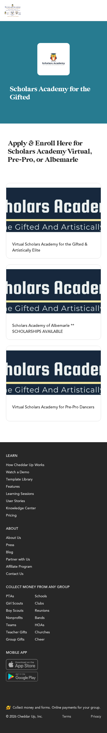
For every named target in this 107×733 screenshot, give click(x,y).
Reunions (42, 610)
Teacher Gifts (16, 632)
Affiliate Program (19, 566)
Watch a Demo (17, 472)
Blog (9, 552)
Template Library (19, 479)
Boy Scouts (14, 610)
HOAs (39, 625)
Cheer (40, 639)
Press (10, 545)
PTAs (10, 596)
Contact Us (14, 574)
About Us (13, 538)
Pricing (11, 515)
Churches (42, 632)
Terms (66, 716)
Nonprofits (14, 618)
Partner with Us (18, 559)
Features (13, 486)
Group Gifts (15, 639)
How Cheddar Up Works (25, 465)
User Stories (15, 501)
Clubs (39, 603)
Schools (41, 596)
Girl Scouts (14, 603)
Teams (11, 625)
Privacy (96, 716)
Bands (40, 618)
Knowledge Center (21, 508)
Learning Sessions (20, 494)
